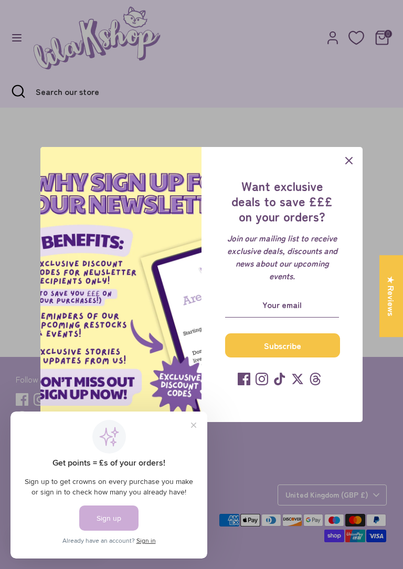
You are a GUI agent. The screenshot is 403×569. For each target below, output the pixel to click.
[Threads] (315, 379)
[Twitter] (297, 379)
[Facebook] (244, 379)
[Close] (348, 160)
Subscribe (282, 345)
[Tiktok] (279, 379)
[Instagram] (262, 379)
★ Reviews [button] (391, 296)
